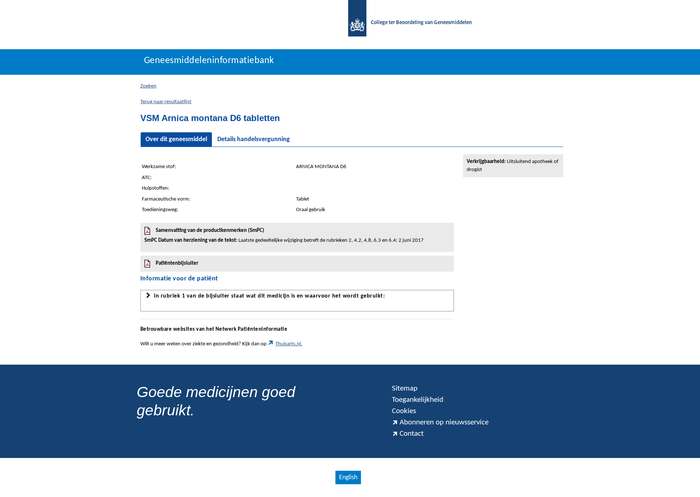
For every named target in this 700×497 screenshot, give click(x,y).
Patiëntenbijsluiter (177, 263)
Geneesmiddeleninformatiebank (209, 61)
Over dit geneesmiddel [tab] (176, 139)
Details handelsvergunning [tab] (253, 139)
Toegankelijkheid (417, 400)
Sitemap (404, 388)
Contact (412, 434)
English (348, 477)
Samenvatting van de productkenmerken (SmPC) (284, 235)
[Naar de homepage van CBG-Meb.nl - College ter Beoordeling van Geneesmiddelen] (353, 23)
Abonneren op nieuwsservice (444, 422)
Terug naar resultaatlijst (165, 102)
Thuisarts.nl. (288, 344)
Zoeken (148, 86)
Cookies (404, 411)
